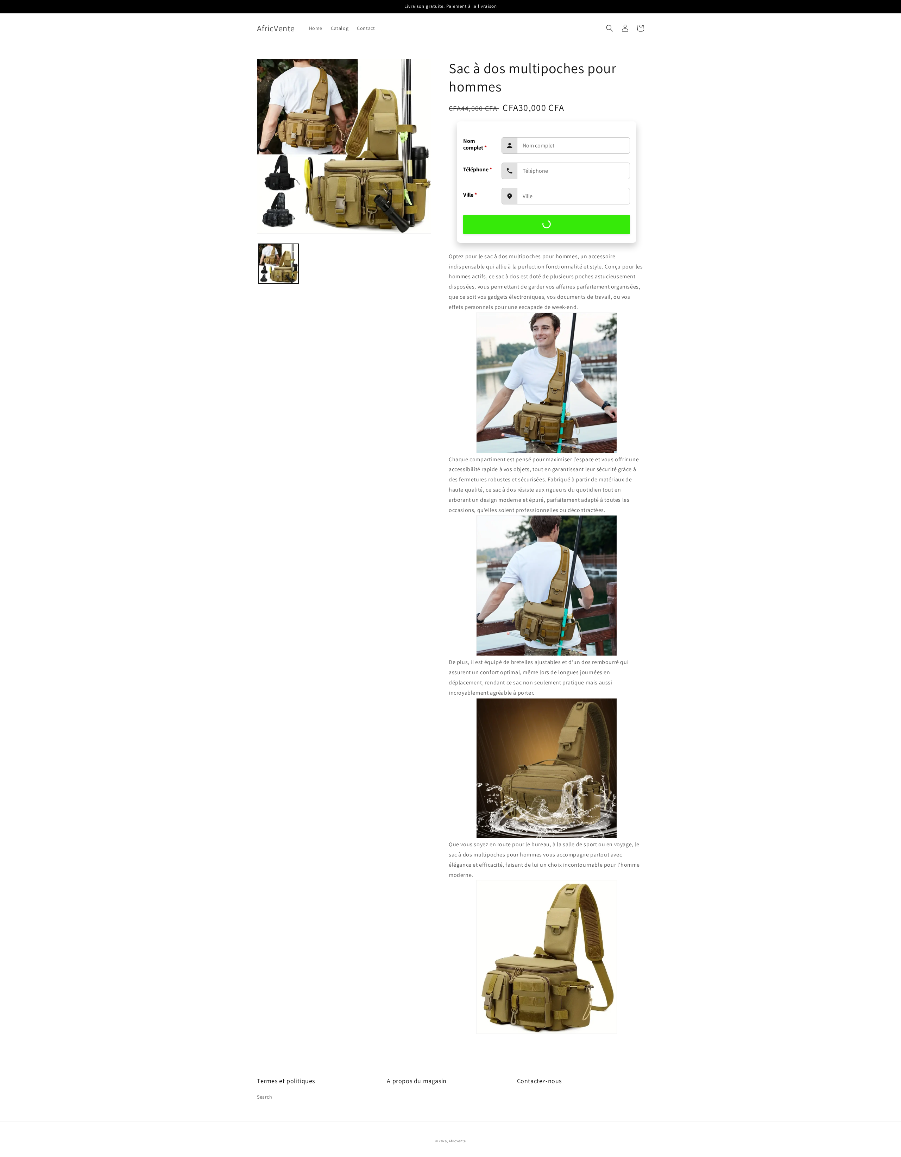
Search (264, 1097)
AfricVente (457, 1141)
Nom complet (475, 144)
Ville (470, 194)
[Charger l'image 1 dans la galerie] (278, 264)
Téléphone (477, 169)
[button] (609, 28)
